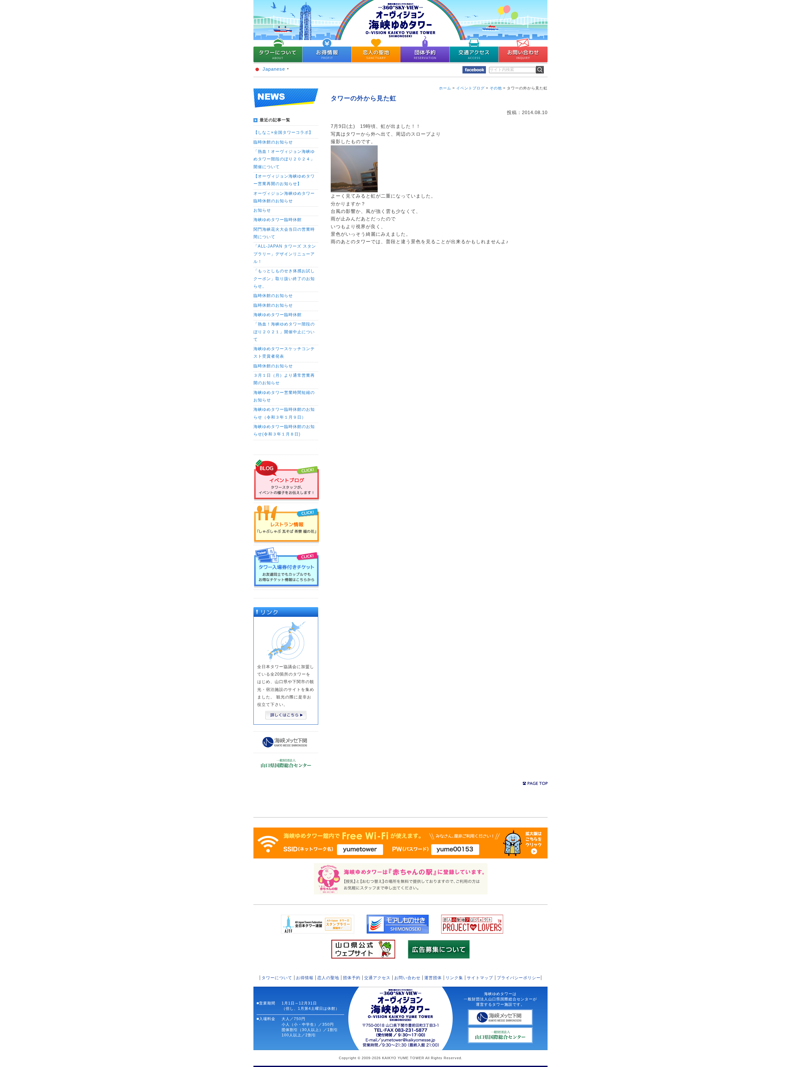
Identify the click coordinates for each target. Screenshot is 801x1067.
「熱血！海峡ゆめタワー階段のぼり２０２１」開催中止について (284, 332)
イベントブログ (470, 88)
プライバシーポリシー (519, 977)
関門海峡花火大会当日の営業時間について (284, 233)
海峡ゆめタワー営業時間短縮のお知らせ (284, 396)
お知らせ (262, 210)
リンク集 (454, 977)
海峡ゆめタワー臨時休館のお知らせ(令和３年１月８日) (284, 430)
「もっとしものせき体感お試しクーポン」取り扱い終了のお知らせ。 (284, 279)
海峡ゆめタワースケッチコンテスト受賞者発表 (284, 352)
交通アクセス (377, 977)
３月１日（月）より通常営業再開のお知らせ (284, 379)
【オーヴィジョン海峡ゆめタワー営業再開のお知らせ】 (284, 180)
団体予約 (351, 977)
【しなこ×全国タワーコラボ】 (283, 132)
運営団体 (433, 977)
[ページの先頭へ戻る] (535, 783)
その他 (496, 88)
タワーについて (277, 977)
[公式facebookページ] (474, 72)
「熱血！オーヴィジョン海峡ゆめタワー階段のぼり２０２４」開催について (284, 159)
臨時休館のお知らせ (273, 142)
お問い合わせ (407, 977)
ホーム (445, 88)
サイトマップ (480, 977)
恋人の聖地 (328, 977)
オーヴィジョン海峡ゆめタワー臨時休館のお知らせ (284, 197)
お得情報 (305, 977)
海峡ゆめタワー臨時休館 (277, 219)
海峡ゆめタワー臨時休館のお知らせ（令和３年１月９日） (284, 413)
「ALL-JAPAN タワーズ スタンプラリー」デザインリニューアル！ (284, 254)
